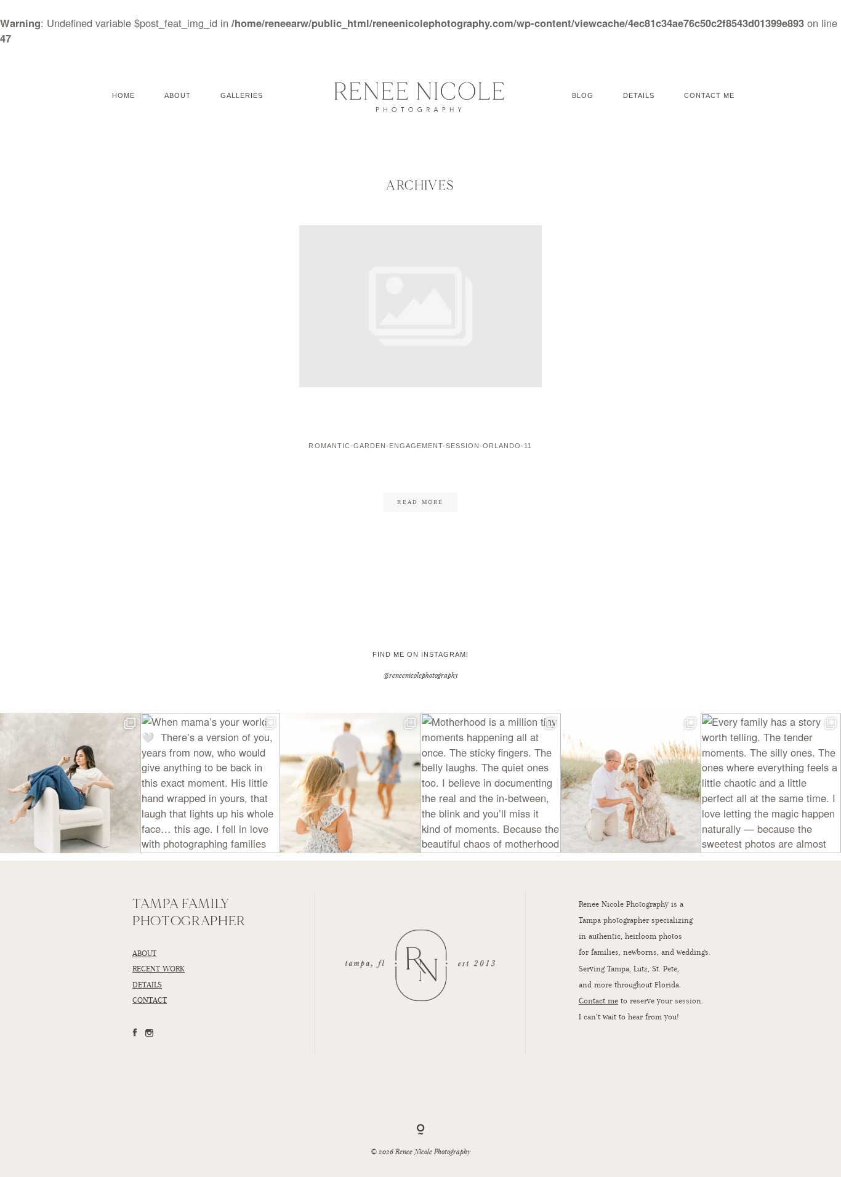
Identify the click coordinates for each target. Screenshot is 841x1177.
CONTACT (149, 1000)
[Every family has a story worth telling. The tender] (771, 783)
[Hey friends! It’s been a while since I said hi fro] (70, 783)
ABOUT (144, 953)
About (177, 95)
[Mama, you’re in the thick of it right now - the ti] (631, 783)
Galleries (241, 95)
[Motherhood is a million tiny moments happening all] (490, 783)
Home (123, 95)
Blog (583, 95)
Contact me (598, 1000)
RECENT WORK (158, 968)
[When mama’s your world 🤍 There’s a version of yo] (210, 783)
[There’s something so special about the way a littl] (350, 783)
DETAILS (147, 984)
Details (638, 95)
